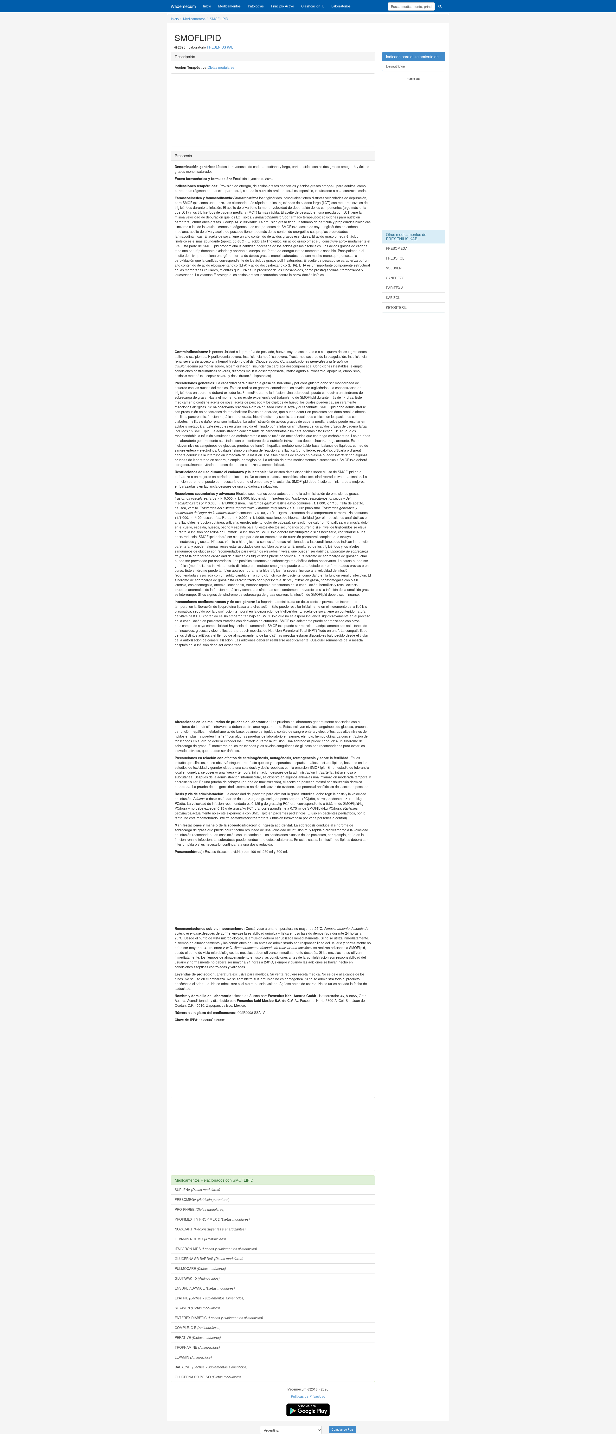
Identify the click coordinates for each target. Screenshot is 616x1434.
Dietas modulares (221, 67)
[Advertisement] (273, 112)
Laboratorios (341, 6)
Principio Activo (282, 6)
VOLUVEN (394, 268)
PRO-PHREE (200, 1209)
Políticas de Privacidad (308, 1396)
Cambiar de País (342, 1429)
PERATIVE (198, 1337)
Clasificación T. (312, 6)
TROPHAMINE (197, 1347)
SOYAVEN (197, 1307)
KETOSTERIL (396, 307)
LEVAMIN (193, 1357)
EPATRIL (209, 1298)
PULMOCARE (200, 1268)
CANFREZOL (396, 277)
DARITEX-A (394, 287)
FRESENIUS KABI (220, 47)
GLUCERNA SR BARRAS (209, 1258)
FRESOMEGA (202, 1199)
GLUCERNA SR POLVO (208, 1376)
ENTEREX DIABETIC (219, 1317)
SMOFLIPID (219, 18)
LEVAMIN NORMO (200, 1238)
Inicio (207, 6)
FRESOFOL (395, 258)
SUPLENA (197, 1189)
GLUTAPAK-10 (197, 1278)
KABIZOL (393, 297)
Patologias (256, 6)
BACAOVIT (211, 1367)
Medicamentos (229, 6)
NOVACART (210, 1229)
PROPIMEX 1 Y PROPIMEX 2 (212, 1219)
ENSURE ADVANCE (205, 1288)
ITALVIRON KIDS (216, 1248)
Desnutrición (395, 66)
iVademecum (183, 6)
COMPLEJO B (197, 1327)
